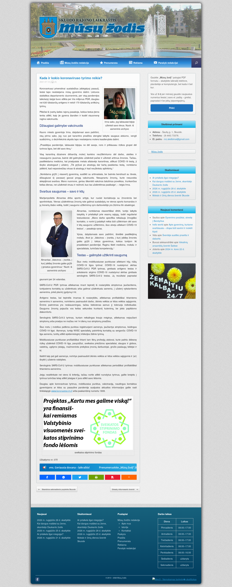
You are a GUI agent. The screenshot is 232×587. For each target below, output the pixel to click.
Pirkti (172, 107)
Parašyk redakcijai (127, 548)
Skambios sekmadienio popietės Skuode (57, 489)
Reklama (122, 544)
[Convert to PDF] (112, 477)
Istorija (125, 527)
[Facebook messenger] (63, 477)
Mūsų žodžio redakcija (129, 520)
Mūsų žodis (157, 151)
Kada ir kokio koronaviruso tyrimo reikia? (71, 78)
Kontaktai (126, 530)
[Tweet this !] (80, 477)
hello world (157, 224)
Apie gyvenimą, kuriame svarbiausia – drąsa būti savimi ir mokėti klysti (172, 228)
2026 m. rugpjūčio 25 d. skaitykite (169, 191)
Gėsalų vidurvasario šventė (125, 489)
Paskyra (122, 534)
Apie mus (126, 523)
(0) (55, 81)
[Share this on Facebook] (47, 477)
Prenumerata (124, 541)
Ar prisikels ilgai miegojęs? (165, 177)
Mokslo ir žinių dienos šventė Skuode (170, 195)
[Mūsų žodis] (92, 27)
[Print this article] (96, 477)
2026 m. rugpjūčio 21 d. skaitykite (54, 537)
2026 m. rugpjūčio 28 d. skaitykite (169, 188)
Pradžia (121, 537)
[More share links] (129, 477)
